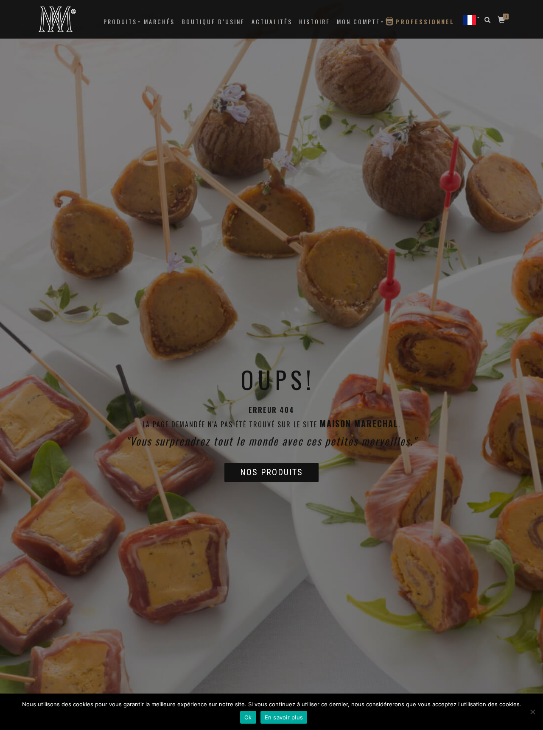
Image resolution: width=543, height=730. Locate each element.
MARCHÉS (159, 21)
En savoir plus (284, 717)
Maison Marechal (359, 423)
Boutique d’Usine (213, 21)
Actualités (272, 21)
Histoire (314, 21)
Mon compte (358, 21)
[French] (470, 19)
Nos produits (271, 472)
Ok (248, 717)
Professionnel (424, 21)
